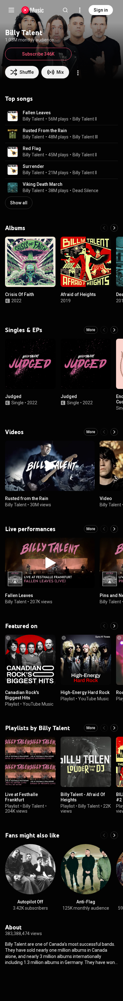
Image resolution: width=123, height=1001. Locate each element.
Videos (14, 432)
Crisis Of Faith (19, 294)
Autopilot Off (30, 901)
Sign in (101, 10)
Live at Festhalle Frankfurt (21, 797)
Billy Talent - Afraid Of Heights (83, 797)
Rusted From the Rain (45, 130)
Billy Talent (33, 118)
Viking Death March (42, 184)
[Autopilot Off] (30, 869)
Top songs (19, 98)
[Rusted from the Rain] (50, 466)
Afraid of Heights (78, 294)
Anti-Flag (85, 901)
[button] (13, 116)
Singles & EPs (23, 330)
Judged (13, 396)
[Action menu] (78, 73)
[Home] (32, 10)
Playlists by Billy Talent (37, 728)
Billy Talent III (85, 136)
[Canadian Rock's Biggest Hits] (30, 660)
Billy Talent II (85, 118)
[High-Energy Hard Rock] (86, 660)
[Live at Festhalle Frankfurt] (30, 762)
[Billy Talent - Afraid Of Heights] (86, 762)
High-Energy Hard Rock (85, 692)
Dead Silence (85, 190)
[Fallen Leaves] (50, 563)
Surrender (33, 166)
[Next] (114, 228)
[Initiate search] (65, 10)
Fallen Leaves (37, 112)
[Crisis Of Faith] (30, 262)
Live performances (30, 529)
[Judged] (30, 364)
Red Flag (32, 148)
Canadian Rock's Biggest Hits (22, 695)
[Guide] (11, 10)
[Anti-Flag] (86, 869)
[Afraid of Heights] (86, 262)
